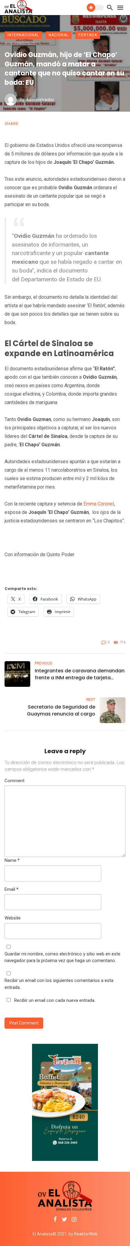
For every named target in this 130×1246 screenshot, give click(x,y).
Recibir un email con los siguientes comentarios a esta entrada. (59, 984)
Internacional (23, 35)
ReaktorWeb (86, 1234)
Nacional (59, 35)
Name (12, 860)
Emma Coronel (98, 504)
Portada (87, 35)
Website (13, 918)
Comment (14, 780)
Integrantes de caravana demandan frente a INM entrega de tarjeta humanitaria (80, 674)
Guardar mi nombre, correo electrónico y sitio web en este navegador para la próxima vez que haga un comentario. (62, 957)
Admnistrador (40, 99)
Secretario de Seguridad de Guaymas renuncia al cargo (61, 710)
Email (11, 889)
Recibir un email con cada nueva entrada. (54, 1000)
